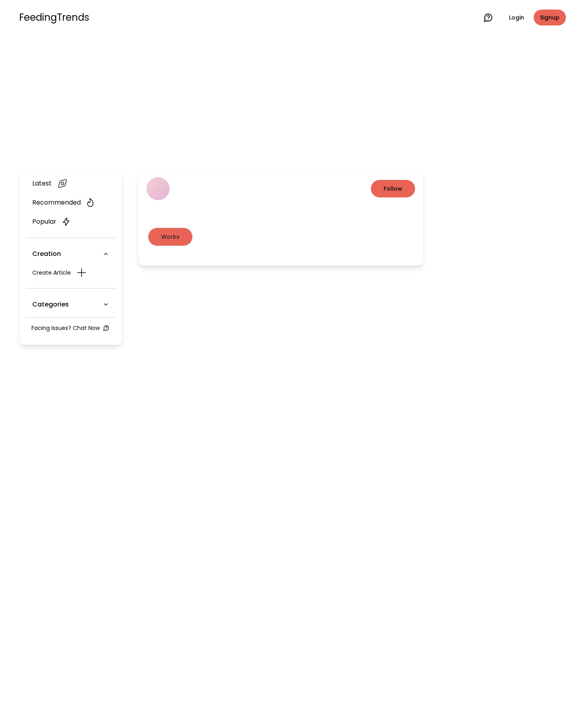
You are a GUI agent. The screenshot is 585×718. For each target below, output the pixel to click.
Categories (50, 304)
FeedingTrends (54, 17)
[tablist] (280, 237)
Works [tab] (170, 237)
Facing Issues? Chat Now (65, 328)
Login (516, 17)
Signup (550, 17)
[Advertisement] (292, 100)
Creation (46, 253)
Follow (393, 189)
